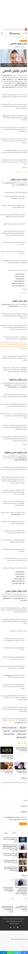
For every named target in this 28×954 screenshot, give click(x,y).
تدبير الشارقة (25, 934)
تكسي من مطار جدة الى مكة (22, 943)
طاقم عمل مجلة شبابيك (14, 923)
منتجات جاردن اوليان (8, 734)
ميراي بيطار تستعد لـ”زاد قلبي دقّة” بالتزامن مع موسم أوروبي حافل (8, 889)
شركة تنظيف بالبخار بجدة (23, 946)
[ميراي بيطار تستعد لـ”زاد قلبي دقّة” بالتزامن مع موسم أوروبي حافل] (23, 855)
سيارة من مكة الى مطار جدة (22, 942)
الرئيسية (24, 37)
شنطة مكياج (24, 448)
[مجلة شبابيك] (15, 33)
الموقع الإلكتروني (23, 811)
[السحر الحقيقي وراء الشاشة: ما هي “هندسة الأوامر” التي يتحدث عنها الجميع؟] (23, 840)
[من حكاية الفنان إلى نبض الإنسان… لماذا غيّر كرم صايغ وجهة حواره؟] (23, 862)
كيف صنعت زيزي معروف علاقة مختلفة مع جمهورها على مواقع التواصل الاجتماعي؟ (11, 868)
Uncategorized (19, 37)
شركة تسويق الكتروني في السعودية (21, 948)
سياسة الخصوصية (14, 921)
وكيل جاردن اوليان (20, 737)
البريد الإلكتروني (23, 806)
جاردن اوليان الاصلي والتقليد (9, 727)
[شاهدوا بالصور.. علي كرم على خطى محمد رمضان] (6, 765)
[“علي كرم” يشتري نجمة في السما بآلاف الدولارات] (20, 765)
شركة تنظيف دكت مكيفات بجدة (21, 945)
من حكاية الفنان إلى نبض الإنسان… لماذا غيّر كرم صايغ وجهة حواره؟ (21, 908)
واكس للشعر (24, 292)
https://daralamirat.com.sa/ (12, 720)
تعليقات (6, 833)
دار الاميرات (6, 730)
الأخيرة (14, 833)
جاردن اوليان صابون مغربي (18, 730)
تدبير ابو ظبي (25, 937)
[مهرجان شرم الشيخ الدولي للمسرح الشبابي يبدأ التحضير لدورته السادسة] (6, 750)
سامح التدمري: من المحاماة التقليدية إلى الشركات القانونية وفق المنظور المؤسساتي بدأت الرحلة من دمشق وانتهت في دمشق (21, 890)
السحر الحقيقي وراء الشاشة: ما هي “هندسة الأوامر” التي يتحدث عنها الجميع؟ (10, 839)
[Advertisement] (14, 14)
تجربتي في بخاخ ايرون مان (21, 171)
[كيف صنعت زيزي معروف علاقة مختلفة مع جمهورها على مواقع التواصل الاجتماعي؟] (23, 869)
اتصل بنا (7, 921)
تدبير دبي (26, 935)
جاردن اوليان (22, 727)
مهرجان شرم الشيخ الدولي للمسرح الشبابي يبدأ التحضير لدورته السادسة (7, 757)
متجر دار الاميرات (21, 734)
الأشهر (22, 833)
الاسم (25, 800)
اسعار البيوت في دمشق (23, 950)
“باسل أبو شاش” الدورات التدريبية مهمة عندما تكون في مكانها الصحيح (21, 749)
